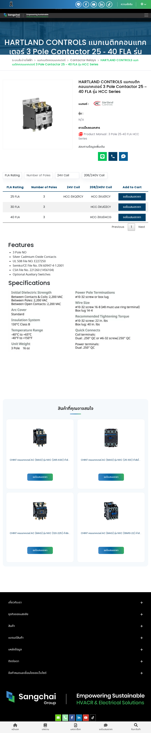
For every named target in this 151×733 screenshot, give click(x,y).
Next (141, 227)
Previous (118, 227)
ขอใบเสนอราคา (132, 197)
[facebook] (86, 4)
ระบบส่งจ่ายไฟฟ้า (22, 60)
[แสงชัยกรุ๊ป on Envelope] (58, 717)
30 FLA (15, 207)
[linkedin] (101, 4)
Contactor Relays (83, 60)
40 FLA (15, 217)
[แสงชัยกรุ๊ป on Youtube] (86, 717)
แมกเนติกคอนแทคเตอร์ (51, 60)
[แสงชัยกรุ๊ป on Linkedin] (79, 717)
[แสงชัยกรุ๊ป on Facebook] (72, 717)
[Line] (102, 155)
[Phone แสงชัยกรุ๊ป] (65, 717)
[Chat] (123, 155)
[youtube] (94, 4)
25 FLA (15, 197)
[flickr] (109, 4)
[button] (75, 603)
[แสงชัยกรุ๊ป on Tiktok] (93, 717)
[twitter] (78, 4)
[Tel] (113, 155)
